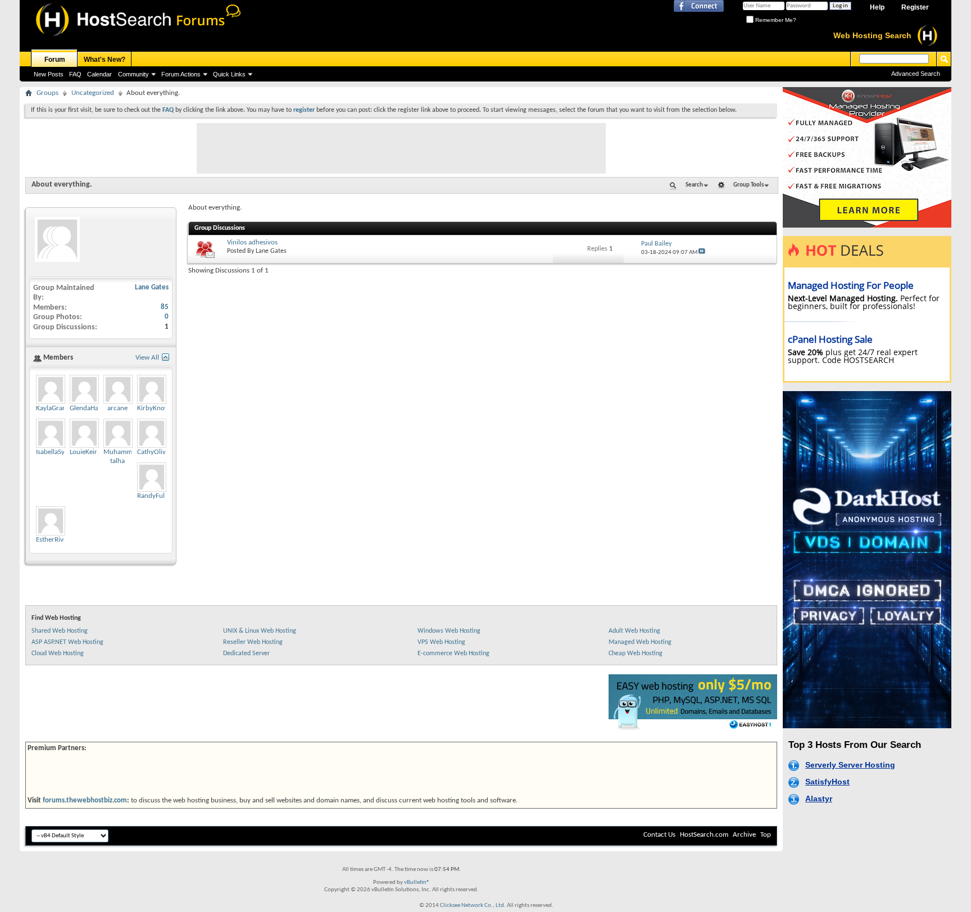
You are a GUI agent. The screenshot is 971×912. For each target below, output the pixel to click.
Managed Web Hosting (640, 642)
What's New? (104, 59)
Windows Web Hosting (449, 631)
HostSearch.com (704, 834)
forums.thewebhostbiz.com (85, 800)
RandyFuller (155, 496)
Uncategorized (92, 93)
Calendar (99, 74)
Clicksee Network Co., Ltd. (473, 905)
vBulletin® (417, 882)
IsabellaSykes (55, 452)
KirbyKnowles (157, 408)
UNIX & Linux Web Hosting (259, 631)
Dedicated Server (246, 653)
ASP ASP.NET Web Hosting (67, 642)
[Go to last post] (701, 252)
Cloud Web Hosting (57, 653)
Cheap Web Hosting (636, 653)
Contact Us (659, 834)
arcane (117, 408)
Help (877, 7)
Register (915, 7)
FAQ (75, 74)
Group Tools (748, 185)
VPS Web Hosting (441, 642)
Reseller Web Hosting (253, 642)
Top (765, 834)
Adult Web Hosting (634, 631)
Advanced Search (915, 73)
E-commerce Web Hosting (453, 653)
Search (694, 185)
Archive (744, 834)
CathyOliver (154, 452)
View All (147, 357)
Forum (54, 59)
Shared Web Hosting (59, 631)
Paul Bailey (656, 244)
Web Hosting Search (872, 35)
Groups (47, 93)
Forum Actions (181, 74)
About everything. (61, 184)
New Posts (48, 74)
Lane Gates (271, 251)
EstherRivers (54, 539)
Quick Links (229, 74)
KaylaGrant (52, 408)
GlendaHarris (89, 408)
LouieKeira (85, 452)
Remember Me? (775, 20)
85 (165, 307)
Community (133, 74)
